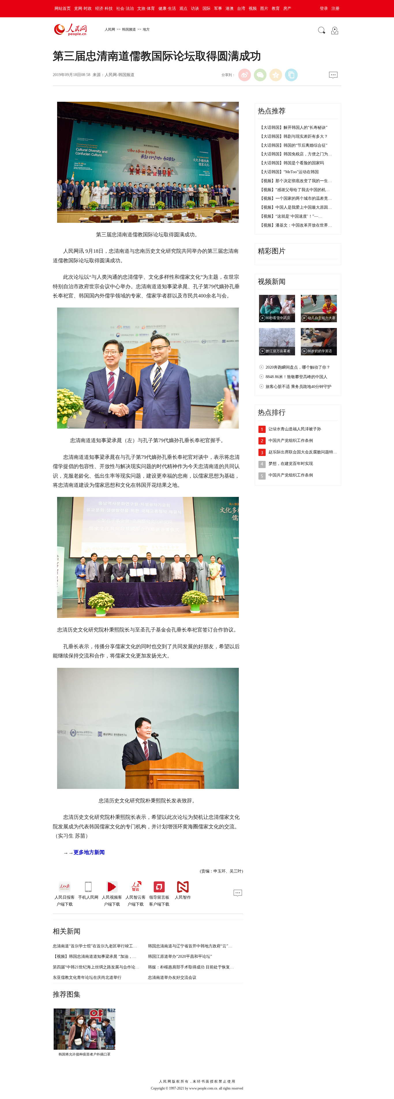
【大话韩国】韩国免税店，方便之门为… (295, 154)
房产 (287, 8)
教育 (276, 8)
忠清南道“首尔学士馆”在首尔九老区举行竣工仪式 (97, 946)
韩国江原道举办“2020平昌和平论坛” (180, 956)
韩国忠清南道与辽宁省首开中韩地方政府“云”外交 (192, 946)
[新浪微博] (244, 75)
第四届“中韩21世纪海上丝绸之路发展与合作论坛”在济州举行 (107, 967)
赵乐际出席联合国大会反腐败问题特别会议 (307, 452)
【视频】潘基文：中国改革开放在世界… (295, 225)
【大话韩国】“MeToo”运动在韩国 (289, 172)
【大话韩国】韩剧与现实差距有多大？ (293, 136)
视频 (253, 8)
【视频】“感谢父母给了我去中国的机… (294, 190)
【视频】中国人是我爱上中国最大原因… (295, 207)
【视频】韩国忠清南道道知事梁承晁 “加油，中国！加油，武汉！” (111, 956)
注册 (335, 8)
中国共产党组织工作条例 (291, 440)
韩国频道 (129, 29)
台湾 (241, 8)
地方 (146, 29)
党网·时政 (83, 8)
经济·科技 (104, 8)
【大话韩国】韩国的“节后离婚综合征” (293, 145)
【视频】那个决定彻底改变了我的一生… (295, 181)
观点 (183, 8)
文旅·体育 (146, 8)
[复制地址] (291, 75)
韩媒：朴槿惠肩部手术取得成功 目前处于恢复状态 (193, 967)
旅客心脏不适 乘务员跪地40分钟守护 (298, 386)
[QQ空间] (275, 75)
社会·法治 (125, 8)
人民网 (110, 29)
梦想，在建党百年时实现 (291, 463)
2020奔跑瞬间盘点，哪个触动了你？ (298, 367)
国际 (206, 8)
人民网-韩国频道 (119, 75)
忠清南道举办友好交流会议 (172, 977)
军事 (218, 8)
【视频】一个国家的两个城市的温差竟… (295, 198)
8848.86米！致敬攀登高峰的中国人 (296, 377)
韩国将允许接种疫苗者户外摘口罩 (84, 1054)
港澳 (230, 8)
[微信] (260, 75)
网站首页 (63, 8)
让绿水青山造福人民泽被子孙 (295, 429)
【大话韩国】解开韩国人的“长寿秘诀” (293, 127)
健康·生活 (167, 8)
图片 (264, 8)
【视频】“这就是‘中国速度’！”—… (290, 216)
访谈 (195, 8)
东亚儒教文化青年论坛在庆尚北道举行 (87, 977)
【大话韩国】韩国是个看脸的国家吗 (291, 163)
